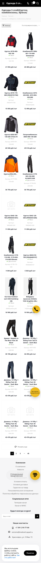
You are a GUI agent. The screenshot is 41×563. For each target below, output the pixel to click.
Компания (20, 462)
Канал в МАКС (20, 506)
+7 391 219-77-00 (22, 527)
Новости (20, 469)
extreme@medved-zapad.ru (22, 532)
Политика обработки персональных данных (20, 494)
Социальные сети (20, 499)
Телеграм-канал (20, 502)
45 (28, 453)
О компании (20, 466)
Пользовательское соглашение (20, 490)
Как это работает (12, 556)
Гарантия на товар (20, 487)
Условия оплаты (20, 481)
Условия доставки (20, 484)
